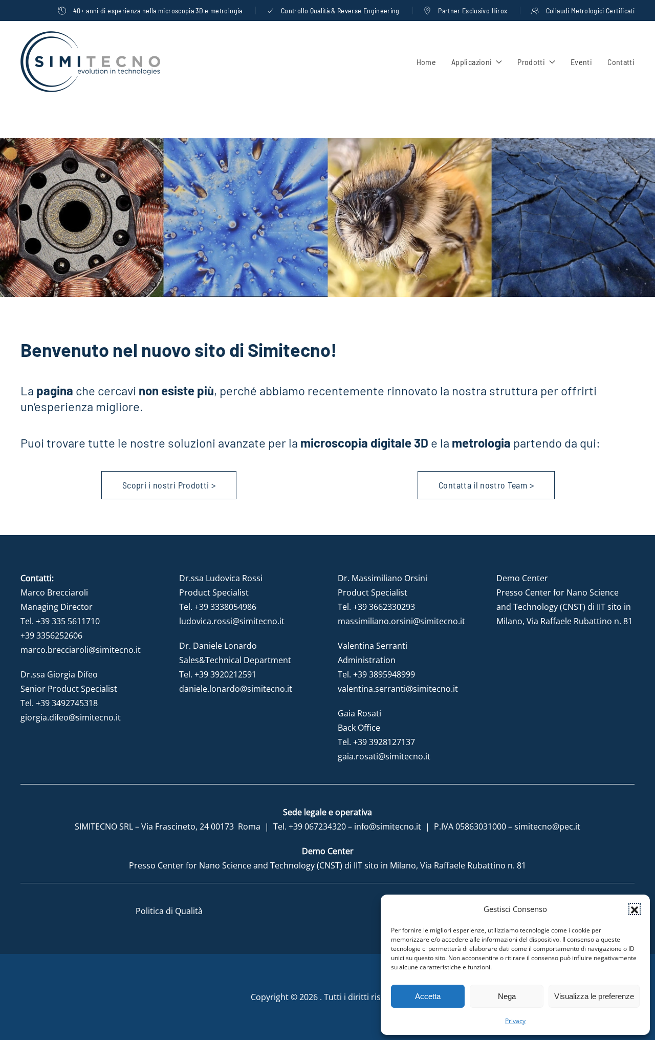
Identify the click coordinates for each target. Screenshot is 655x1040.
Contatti (621, 62)
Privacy (515, 1020)
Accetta (428, 996)
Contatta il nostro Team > (486, 485)
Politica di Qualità (169, 911)
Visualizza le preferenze (594, 996)
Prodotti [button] (531, 62)
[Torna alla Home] (90, 61)
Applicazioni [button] (471, 62)
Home (426, 62)
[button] (634, 909)
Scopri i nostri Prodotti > (168, 485)
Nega (507, 996)
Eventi (581, 62)
